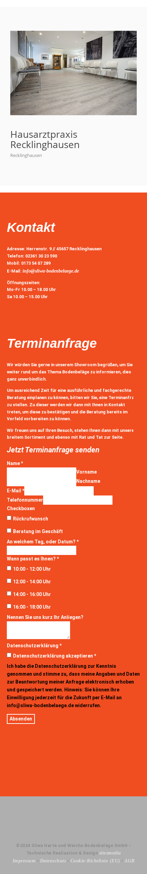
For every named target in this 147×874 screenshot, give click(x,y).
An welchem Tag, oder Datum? (43, 541)
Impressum (24, 860)
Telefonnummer (25, 500)
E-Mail (15, 490)
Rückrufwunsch (30, 518)
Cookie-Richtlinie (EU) (95, 860)
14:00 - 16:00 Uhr (32, 594)
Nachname (88, 481)
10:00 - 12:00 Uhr (32, 569)
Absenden (21, 718)
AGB (129, 860)
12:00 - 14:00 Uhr (32, 581)
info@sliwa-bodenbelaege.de (51, 271)
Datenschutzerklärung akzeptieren (54, 656)
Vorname (86, 472)
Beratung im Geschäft (38, 531)
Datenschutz (53, 860)
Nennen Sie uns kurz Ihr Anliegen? (45, 617)
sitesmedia (110, 853)
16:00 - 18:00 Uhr (32, 607)
